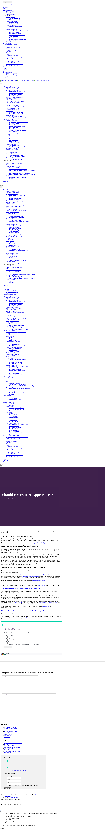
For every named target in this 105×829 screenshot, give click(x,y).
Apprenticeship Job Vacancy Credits (13, 743)
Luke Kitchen (41, 585)
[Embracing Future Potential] (13, 669)
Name (8, 641)
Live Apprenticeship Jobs (10, 727)
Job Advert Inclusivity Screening (12, 751)
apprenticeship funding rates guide (42, 543)
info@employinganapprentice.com (18, 770)
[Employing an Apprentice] (10, 684)
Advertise (13, 4)
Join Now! (7, 737)
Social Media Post (8, 748)
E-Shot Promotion (8, 750)
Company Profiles (8, 744)
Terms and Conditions (13, 797)
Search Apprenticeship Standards (12, 730)
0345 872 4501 (13, 764)
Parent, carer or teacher (13, 818)
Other (9, 819)
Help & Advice (8, 735)
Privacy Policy (8, 796)
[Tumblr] (4, 654)
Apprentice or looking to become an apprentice (19, 816)
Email (9, 638)
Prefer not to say (12, 821)
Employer (10, 815)
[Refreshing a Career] (10, 709)
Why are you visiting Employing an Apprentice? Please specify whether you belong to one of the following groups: (31, 813)
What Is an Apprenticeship (10, 728)
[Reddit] (2, 654)
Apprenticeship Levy (31, 618)
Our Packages (7, 752)
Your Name (10, 635)
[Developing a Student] (10, 691)
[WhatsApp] (3, 654)
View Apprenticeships (5, 4)
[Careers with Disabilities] (10, 702)
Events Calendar (8, 734)
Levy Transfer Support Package (12, 747)
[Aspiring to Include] (10, 716)
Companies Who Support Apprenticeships (10, 732)
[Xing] (5, 654)
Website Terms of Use (39, 794)
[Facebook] (1, 654)
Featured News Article (9, 745)
